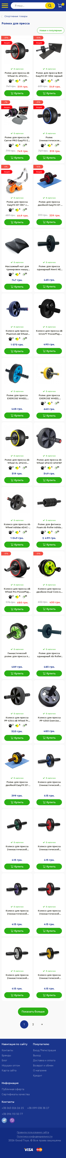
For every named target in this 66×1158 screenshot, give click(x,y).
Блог (4, 1060)
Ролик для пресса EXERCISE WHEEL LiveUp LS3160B (17, 397)
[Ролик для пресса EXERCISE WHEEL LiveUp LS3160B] (17, 373)
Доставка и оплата (44, 1060)
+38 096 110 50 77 (12, 1114)
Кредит (37, 1075)
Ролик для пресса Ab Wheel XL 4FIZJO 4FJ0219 (17, 75)
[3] (10, 81)
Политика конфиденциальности (34, 1136)
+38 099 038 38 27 (38, 1108)
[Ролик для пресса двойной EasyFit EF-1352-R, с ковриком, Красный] (49, 180)
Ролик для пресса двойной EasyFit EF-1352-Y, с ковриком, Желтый (17, 784)
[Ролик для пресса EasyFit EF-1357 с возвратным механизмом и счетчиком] (17, 180)
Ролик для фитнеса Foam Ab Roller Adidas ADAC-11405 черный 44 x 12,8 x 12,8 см (49, 526)
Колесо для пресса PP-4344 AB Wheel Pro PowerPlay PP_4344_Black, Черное (17, 719)
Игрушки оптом (11, 1065)
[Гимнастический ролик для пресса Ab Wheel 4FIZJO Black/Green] (17, 631)
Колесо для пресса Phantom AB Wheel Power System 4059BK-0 (17, 333)
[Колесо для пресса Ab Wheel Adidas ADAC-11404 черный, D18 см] (17, 502)
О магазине (40, 1070)
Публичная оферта (13, 1089)
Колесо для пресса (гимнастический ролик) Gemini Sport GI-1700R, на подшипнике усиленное (49, 913)
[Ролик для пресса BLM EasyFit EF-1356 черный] (49, 51)
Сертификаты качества (16, 1094)
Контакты (7, 1050)
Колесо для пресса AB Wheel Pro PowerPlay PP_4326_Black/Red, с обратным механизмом (17, 591)
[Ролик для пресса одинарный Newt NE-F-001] (49, 244)
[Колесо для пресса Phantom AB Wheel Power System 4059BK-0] (17, 309)
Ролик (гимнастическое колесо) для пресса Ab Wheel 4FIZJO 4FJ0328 (49, 139)
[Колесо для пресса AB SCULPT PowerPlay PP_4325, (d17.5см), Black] (49, 309)
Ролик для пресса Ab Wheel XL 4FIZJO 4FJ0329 (17, 462)
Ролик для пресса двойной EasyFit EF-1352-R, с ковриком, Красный (49, 204)
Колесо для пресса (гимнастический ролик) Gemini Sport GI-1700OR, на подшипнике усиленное (49, 848)
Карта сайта (9, 1070)
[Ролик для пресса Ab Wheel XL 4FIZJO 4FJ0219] (17, 51)
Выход (37, 1055)
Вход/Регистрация (44, 1050)
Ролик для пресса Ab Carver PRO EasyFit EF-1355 (17, 139)
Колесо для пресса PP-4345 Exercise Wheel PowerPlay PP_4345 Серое (49, 719)
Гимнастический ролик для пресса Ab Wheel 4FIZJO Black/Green (17, 655)
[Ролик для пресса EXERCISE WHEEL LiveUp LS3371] (49, 373)
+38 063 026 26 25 (13, 1108)
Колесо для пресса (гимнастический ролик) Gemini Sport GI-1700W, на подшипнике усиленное (17, 977)
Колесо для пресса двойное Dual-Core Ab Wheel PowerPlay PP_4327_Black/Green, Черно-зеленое (49, 591)
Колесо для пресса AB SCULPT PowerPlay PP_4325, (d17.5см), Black (49, 333)
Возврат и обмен (43, 1065)
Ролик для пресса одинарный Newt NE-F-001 (49, 268)
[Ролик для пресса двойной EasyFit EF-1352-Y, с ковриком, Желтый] (17, 760)
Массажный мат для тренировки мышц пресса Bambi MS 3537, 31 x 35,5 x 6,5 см (17, 268)
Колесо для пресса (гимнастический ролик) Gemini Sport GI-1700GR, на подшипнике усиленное (17, 848)
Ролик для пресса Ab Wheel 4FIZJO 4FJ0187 (49, 461)
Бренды (6, 1055)
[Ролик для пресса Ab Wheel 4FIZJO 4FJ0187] (49, 438)
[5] (17, 81)
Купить (18, 93)
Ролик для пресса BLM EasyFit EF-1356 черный (49, 74)
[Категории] (5, 6)
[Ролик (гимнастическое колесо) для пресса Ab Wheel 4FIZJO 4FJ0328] (49, 115)
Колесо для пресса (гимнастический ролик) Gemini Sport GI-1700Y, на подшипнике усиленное (49, 977)
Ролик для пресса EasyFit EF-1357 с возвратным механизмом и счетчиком (17, 204)
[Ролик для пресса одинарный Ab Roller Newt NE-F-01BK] (49, 631)
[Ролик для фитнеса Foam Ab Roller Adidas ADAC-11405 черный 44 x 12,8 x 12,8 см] (49, 502)
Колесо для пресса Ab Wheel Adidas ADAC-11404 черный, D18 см (17, 526)
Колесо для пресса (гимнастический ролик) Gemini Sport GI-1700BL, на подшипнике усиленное (49, 784)
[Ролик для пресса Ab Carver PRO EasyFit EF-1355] (17, 115)
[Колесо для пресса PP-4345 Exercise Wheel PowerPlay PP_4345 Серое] (49, 696)
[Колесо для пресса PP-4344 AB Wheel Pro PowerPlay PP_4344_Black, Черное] (17, 696)
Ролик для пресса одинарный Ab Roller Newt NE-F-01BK (49, 655)
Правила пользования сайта (33, 1132)
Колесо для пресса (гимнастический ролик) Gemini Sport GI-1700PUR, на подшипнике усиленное (17, 913)
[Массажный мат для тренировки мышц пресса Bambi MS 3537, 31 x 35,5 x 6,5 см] (17, 244)
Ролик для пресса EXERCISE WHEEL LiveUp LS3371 (49, 397)
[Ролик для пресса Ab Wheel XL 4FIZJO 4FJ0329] (17, 438)
